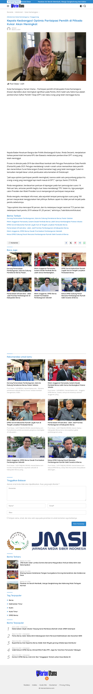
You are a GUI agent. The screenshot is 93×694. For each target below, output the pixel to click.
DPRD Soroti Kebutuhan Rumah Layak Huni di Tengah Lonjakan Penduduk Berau (37, 225)
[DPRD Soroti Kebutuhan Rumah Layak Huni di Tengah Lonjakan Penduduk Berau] (73, 259)
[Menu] (8, 6)
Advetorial (11, 17)
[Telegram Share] (80, 243)
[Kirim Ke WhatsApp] (84, 243)
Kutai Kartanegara (22, 17)
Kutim (11, 608)
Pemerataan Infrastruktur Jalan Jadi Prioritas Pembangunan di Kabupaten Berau (38, 228)
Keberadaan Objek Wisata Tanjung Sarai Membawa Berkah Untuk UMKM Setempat (43, 629)
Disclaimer (53, 685)
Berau (11, 600)
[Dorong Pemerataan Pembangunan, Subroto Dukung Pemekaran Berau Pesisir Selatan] (19, 259)
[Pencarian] (84, 6)
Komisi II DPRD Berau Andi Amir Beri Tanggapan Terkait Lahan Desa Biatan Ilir (41, 657)
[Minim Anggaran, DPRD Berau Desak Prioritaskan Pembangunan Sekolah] (46, 284)
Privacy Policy (65, 685)
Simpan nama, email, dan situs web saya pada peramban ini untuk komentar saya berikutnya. (43, 518)
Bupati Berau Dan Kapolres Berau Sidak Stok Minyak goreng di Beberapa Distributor (44, 643)
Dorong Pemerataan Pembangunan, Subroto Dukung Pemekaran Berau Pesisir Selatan (40, 218)
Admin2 (14, 28)
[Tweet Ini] (70, 243)
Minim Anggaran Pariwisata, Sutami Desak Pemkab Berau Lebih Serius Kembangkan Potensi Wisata (44, 222)
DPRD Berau (13, 615)
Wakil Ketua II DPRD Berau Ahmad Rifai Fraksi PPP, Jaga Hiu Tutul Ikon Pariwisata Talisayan (46, 650)
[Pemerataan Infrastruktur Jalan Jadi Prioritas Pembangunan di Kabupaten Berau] (19, 284)
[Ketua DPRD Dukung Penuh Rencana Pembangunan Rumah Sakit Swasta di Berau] (73, 284)
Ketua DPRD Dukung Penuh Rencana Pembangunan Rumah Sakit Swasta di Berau (38, 234)
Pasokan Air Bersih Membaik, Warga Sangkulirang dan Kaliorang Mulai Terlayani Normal (55, 2)
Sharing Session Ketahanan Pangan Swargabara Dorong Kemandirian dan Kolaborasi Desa (52, 574)
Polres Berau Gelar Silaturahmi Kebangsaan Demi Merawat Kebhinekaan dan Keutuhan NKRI (47, 636)
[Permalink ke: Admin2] (9, 29)
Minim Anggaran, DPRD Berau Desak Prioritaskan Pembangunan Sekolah (34, 231)
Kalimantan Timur (15, 604)
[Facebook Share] (66, 243)
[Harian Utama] (17, 6)
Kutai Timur (13, 612)
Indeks (34, 685)
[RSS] (47, 679)
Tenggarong (34, 17)
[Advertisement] (46, 124)
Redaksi (27, 685)
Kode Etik (43, 685)
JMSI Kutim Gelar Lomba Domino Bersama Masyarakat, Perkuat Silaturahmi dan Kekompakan (50, 564)
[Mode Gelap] (81, 6)
